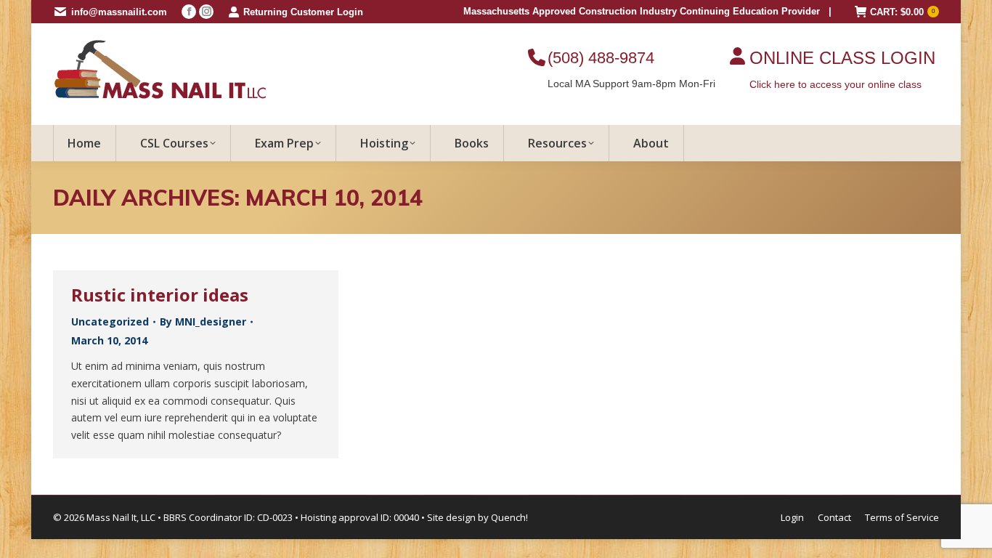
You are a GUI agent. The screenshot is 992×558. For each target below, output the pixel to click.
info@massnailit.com (119, 12)
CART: (902, 12)
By (203, 321)
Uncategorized (110, 321)
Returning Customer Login (303, 12)
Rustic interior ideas (159, 295)
